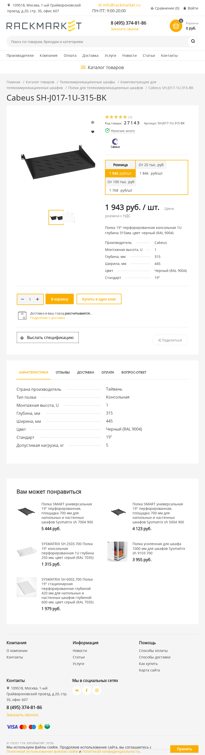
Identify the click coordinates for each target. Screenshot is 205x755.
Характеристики (33, 372)
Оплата (70, 55)
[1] (107, 117)
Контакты (169, 55)
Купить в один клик (99, 299)
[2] (112, 117)
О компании (17, 650)
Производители (20, 55)
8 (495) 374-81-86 (128, 23)
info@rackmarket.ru (121, 5)
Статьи (149, 55)
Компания (49, 55)
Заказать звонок (125, 29)
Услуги (110, 55)
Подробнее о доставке (47, 317)
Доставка (90, 55)
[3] (116, 117)
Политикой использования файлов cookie (42, 751)
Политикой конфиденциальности (111, 751)
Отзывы (63, 372)
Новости (129, 55)
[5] (125, 117)
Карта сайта (149, 670)
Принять (184, 748)
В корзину (59, 299)
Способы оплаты (153, 650)
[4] (120, 117)
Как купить (148, 663)
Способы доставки (154, 657)
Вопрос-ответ (134, 372)
